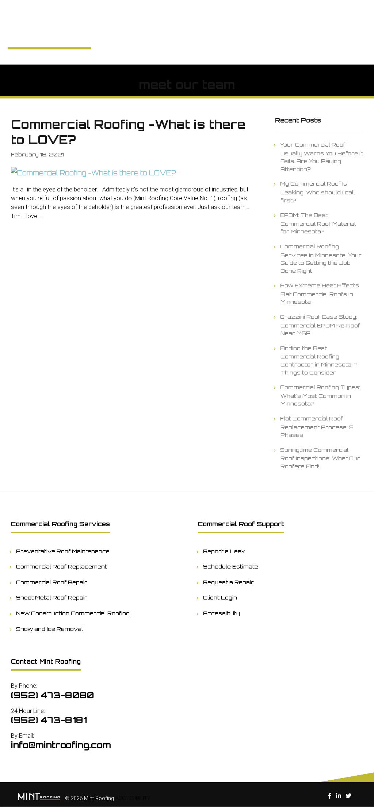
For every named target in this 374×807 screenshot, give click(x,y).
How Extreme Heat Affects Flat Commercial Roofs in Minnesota (319, 293)
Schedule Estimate (230, 566)
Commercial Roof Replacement (61, 566)
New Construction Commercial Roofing (73, 613)
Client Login (220, 597)
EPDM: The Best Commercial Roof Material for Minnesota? (318, 223)
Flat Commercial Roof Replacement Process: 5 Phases (317, 426)
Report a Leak (224, 551)
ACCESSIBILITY (132, 798)
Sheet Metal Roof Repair (51, 597)
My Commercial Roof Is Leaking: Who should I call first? (317, 191)
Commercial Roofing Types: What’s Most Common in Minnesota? (320, 395)
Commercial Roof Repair (51, 582)
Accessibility (221, 613)
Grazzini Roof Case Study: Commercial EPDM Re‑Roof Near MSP (320, 324)
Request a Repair (228, 582)
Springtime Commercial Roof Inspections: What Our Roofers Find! (320, 457)
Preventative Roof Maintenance (63, 551)
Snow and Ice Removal (49, 628)
